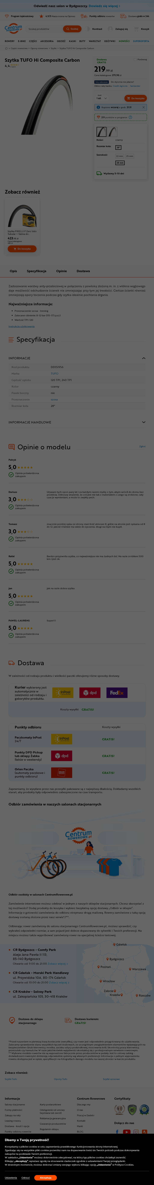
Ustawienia (11, 1177)
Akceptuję (45, 1177)
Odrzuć (26, 1177)
